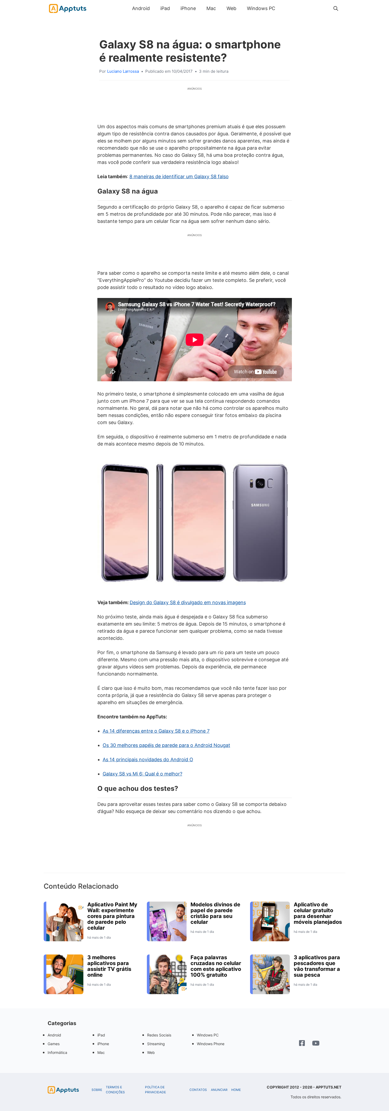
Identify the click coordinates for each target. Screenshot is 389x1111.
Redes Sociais (159, 1035)
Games (54, 1043)
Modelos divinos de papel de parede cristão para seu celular (215, 913)
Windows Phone (210, 1043)
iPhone (188, 8)
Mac (211, 8)
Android (141, 8)
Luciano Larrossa (123, 71)
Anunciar (219, 1090)
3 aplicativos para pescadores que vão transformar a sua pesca (317, 966)
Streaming (156, 1043)
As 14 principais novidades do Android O (148, 759)
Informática (57, 1052)
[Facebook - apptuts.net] (302, 1044)
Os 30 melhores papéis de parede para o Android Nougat (166, 745)
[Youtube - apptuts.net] (315, 1044)
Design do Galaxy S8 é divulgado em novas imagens (188, 602)
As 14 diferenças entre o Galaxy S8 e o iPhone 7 (156, 731)
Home (236, 1090)
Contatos (198, 1090)
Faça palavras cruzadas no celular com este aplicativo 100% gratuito (216, 966)
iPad (165, 8)
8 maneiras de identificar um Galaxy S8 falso (179, 176)
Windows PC (261, 8)
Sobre (97, 1090)
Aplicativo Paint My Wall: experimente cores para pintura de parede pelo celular (112, 916)
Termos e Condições (115, 1089)
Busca (285, 8)
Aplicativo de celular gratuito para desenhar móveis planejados (318, 913)
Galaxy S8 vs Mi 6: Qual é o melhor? (142, 774)
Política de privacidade (155, 1089)
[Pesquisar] (336, 8)
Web (231, 8)
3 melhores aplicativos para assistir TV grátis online (109, 966)
